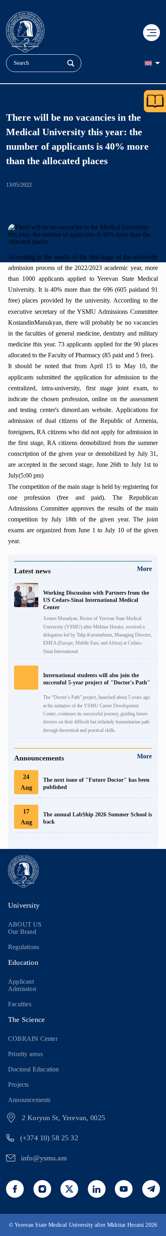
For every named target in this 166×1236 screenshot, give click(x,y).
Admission (22, 988)
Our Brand (22, 931)
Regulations (23, 946)
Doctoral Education (33, 1069)
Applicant (21, 981)
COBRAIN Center (33, 1038)
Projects (18, 1084)
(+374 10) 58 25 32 (49, 1138)
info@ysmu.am (44, 1158)
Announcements (29, 1099)
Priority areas (25, 1054)
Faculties (19, 1004)
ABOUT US (25, 924)
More (144, 568)
